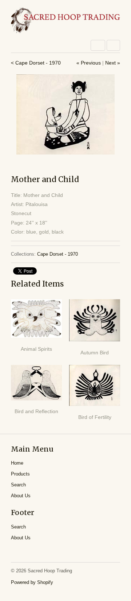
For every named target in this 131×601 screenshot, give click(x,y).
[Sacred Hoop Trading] (65, 20)
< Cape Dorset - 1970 (36, 63)
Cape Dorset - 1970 (57, 254)
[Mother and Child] (65, 114)
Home (17, 463)
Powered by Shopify (32, 582)
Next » (112, 63)
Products (20, 474)
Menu (98, 45)
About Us (21, 495)
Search (18, 484)
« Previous (88, 63)
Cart (113, 45)
